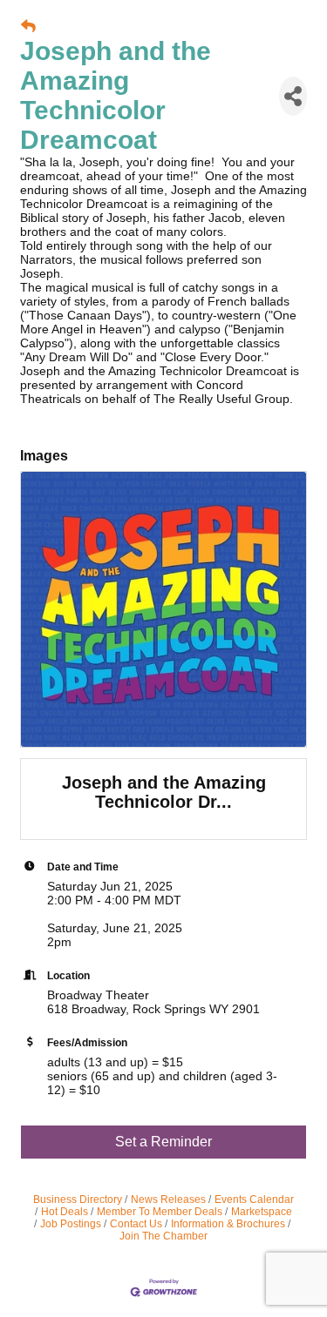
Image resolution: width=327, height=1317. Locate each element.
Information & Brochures (228, 1224)
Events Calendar (254, 1199)
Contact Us (136, 1224)
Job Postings (70, 1224)
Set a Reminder (163, 1141)
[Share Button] (293, 96)
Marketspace (261, 1212)
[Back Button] (28, 27)
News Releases (168, 1199)
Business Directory (77, 1199)
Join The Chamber (163, 1236)
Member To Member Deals (159, 1212)
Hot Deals (64, 1212)
